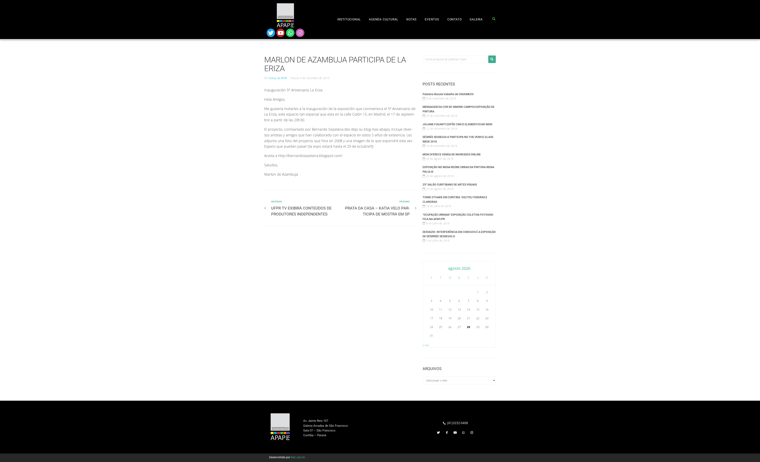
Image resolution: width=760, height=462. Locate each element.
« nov (426, 345)
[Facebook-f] (447, 433)
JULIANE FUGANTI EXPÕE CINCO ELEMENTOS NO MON (457, 124)
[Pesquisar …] (494, 19)
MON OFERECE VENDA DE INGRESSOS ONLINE (452, 154)
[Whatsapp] (290, 33)
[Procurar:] (454, 59)
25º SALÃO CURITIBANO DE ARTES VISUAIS (450, 184)
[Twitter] (271, 33)
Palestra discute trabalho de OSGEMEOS (448, 94)
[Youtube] (280, 33)
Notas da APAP (278, 78)
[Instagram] (300, 33)
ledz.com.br (298, 457)
